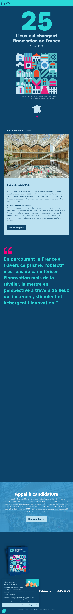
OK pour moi (33, 605)
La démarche (18, 185)
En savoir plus (16, 227)
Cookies (52, 609)
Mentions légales (28, 609)
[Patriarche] (45, 591)
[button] (4, 611)
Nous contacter (36, 519)
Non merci (8, 605)
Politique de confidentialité (41, 609)
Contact (20, 609)
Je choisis (20, 605)
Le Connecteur (19, 130)
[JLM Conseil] (64, 591)
